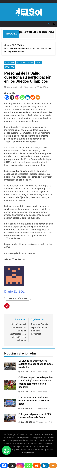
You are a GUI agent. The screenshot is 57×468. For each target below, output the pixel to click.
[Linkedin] (27, 97)
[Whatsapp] (22, 97)
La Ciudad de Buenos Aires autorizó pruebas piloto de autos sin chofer (35, 363)
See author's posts (17, 298)
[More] (38, 97)
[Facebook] (7, 97)
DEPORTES (9, 62)
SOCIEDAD (9, 67)
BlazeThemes (28, 452)
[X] (12, 97)
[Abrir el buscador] (49, 24)
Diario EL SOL (12, 87)
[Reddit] (32, 97)
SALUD (38, 62)
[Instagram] (17, 97)
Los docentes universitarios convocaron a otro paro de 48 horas (33, 400)
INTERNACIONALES (25, 62)
